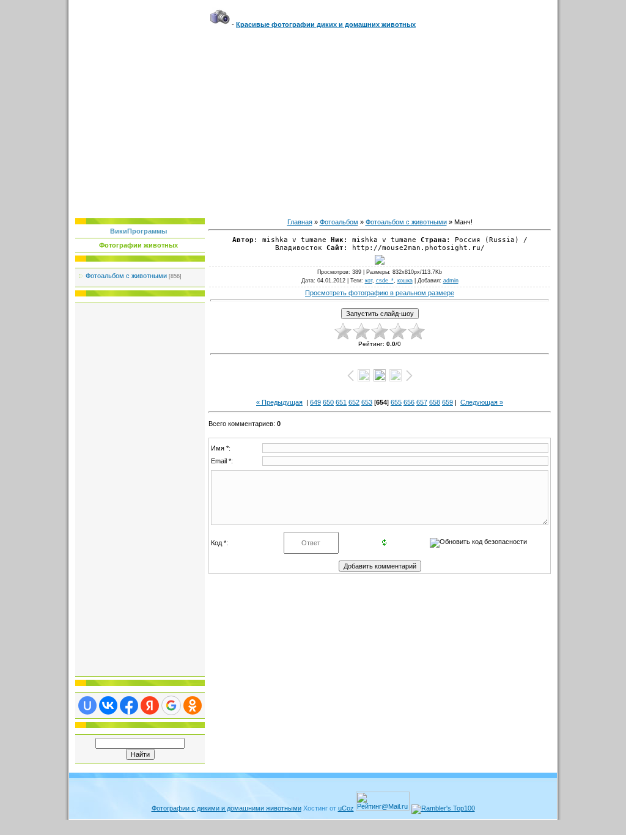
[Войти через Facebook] (129, 705)
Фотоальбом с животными (126, 275)
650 (328, 402)
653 (366, 402)
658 (434, 402)
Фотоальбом (339, 222)
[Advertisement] (313, 120)
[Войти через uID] (87, 705)
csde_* (385, 281)
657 (421, 402)
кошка (405, 281)
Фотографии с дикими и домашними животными (226, 808)
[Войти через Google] (171, 705)
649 (315, 402)
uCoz (346, 808)
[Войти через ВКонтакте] (108, 705)
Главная (299, 222)
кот (368, 281)
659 (447, 402)
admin (450, 281)
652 (353, 402)
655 (396, 402)
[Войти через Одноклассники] (192, 705)
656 (408, 402)
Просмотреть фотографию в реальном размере (379, 292)
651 (341, 402)
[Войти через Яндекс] (150, 705)
